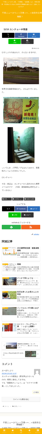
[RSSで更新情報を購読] (30, 227)
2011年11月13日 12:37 (9, 373)
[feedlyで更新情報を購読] (11, 227)
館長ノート (7, 199)
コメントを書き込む (21, 399)
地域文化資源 (30, 199)
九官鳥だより (19, 199)
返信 (37, 392)
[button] (27, 41)
